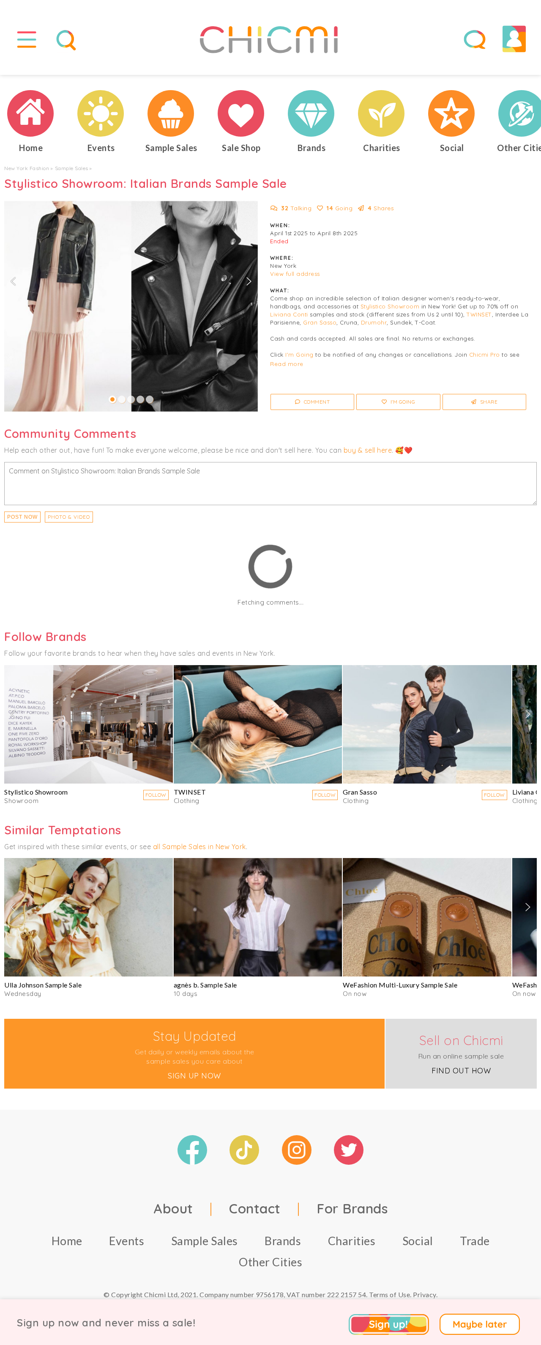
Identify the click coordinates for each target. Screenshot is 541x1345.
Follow (156, 795)
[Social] (452, 113)
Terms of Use (389, 1294)
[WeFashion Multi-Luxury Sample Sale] (427, 917)
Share (487, 402)
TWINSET (479, 314)
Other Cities (270, 1262)
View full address (295, 273)
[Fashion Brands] (311, 113)
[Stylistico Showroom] (88, 724)
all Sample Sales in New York (199, 846)
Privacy (424, 1294)
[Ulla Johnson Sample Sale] (88, 917)
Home (67, 1241)
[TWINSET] (258, 724)
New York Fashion (26, 168)
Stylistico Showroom (390, 306)
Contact (255, 1208)
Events (126, 1241)
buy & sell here (368, 450)
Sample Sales (71, 168)
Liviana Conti (289, 314)
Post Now (22, 517)
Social (417, 1241)
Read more (286, 363)
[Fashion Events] (101, 113)
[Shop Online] (241, 113)
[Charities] (382, 113)
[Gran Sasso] (427, 724)
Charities (352, 1241)
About (173, 1208)
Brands (283, 1241)
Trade (475, 1241)
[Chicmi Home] (31, 113)
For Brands (352, 1208)
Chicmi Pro (484, 354)
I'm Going (299, 354)
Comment (316, 402)
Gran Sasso (319, 322)
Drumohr (374, 322)
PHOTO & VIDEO (69, 517)
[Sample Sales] (171, 113)
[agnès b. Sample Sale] (258, 917)
